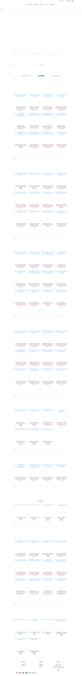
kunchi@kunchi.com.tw (59, 666)
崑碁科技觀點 (52, 4)
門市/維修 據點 (35, 4)
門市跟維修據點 (23, 665)
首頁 (27, 4)
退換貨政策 (41, 665)
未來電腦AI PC (41, 4)
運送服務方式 (41, 664)
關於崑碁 (30, 4)
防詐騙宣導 (41, 666)
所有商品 (46, 4)
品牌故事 (23, 664)
